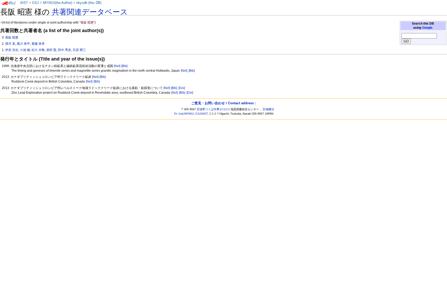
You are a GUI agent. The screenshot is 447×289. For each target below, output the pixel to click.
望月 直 (10, 44)
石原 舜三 (79, 50)
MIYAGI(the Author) (57, 3)
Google (427, 27)
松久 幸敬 (38, 50)
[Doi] (181, 88)
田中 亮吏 (64, 50)
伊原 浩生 (11, 50)
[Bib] (124, 66)
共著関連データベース (90, 12)
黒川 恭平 (23, 44)
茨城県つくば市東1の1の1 (213, 109)
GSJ (35, 3)
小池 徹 (25, 50)
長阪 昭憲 (11, 37)
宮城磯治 (268, 109)
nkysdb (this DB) (88, 3)
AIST (24, 3)
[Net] (117, 66)
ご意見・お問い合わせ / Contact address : (223, 103)
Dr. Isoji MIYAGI (184, 113)
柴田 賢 (51, 50)
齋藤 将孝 (38, 44)
